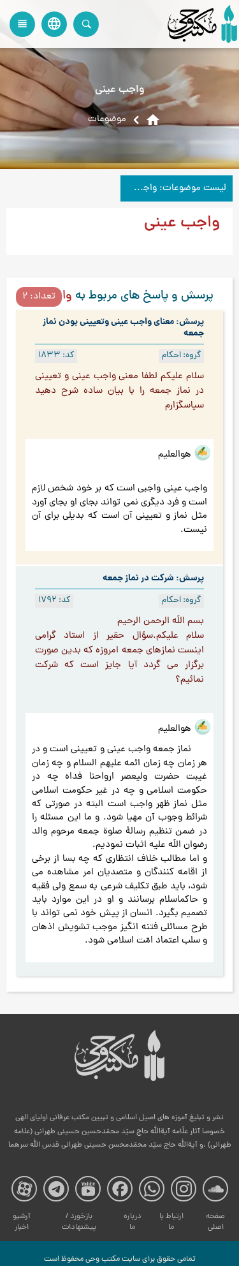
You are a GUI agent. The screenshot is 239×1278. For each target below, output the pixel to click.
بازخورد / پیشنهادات (79, 1222)
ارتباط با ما (171, 1222)
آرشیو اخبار (22, 1222)
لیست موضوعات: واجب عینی (173, 188)
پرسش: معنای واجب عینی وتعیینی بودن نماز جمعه (123, 327)
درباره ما (132, 1222)
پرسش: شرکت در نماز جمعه (153, 578)
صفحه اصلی (215, 1222)
